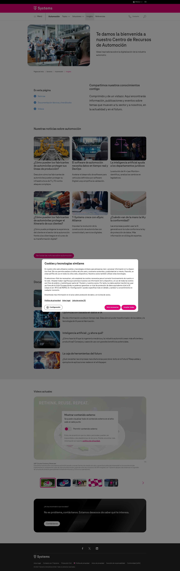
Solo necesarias (113, 307)
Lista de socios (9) (79, 300)
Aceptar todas (129, 307)
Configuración (55, 307)
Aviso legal (66, 300)
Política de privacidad (53, 300)
